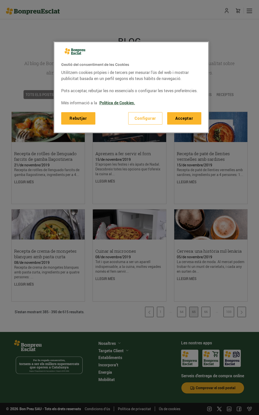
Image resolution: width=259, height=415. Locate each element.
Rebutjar (78, 118)
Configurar (145, 118)
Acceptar (184, 118)
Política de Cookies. (117, 103)
